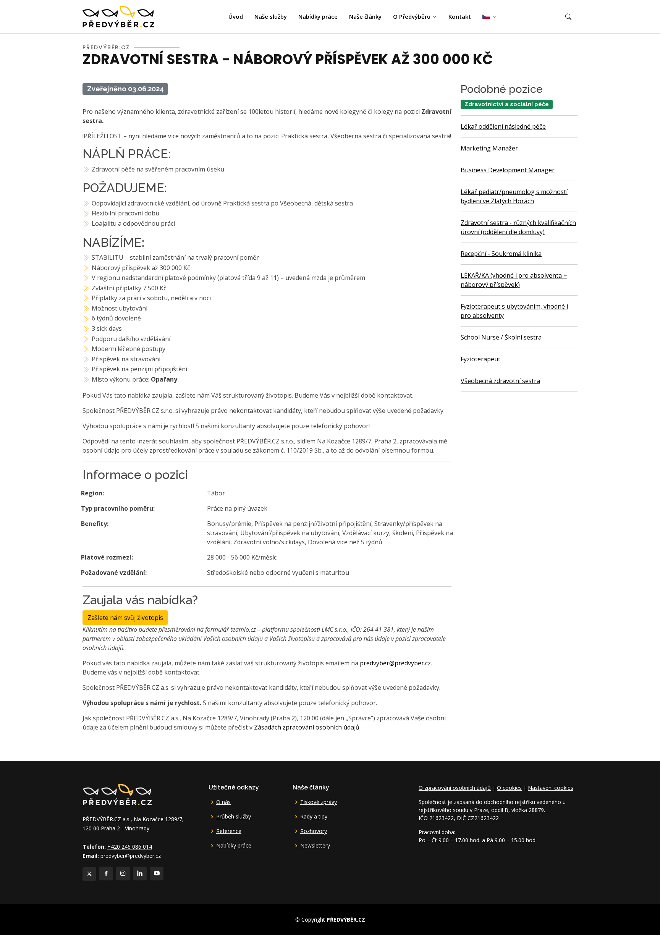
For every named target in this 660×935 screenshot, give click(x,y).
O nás (223, 802)
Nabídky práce (318, 16)
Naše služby (270, 16)
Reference (228, 831)
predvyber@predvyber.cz (395, 663)
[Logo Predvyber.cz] (117, 794)
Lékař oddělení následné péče (503, 126)
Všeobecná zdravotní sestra (500, 381)
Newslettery (315, 845)
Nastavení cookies (550, 787)
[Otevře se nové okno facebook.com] (106, 873)
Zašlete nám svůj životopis (125, 617)
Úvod (235, 16)
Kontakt (459, 16)
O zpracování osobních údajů (455, 787)
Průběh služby (233, 816)
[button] (568, 16)
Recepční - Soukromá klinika (501, 253)
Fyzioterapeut (480, 359)
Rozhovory (313, 831)
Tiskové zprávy (318, 802)
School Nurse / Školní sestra (501, 337)
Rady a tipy (313, 816)
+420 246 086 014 (129, 846)
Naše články (365, 16)
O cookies (509, 787)
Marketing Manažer (489, 148)
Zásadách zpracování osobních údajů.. (308, 727)
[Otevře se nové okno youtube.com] (156, 873)
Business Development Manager (508, 170)
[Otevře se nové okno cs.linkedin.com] (140, 873)
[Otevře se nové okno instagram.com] (123, 873)
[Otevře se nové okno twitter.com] (89, 874)
